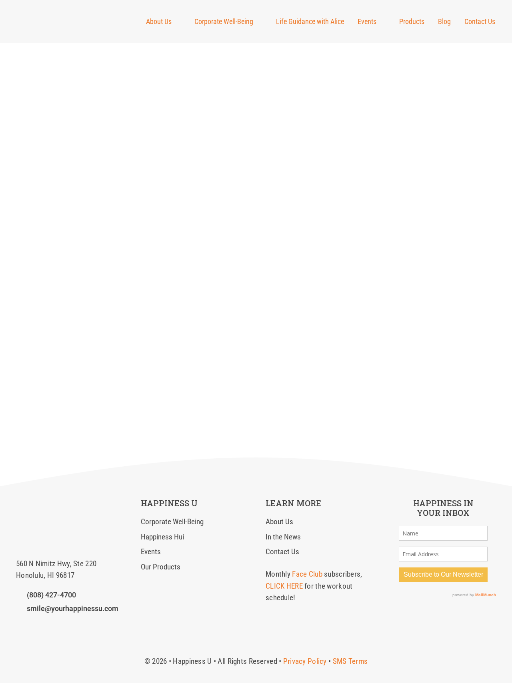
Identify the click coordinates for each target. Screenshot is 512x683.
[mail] (60, 625)
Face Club (307, 574)
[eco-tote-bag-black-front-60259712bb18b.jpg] (42, 502)
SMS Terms (350, 661)
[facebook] (19, 625)
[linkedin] (46, 625)
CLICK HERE (284, 586)
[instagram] (32, 625)
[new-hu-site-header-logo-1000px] (59, 13)
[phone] (73, 625)
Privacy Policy (305, 661)
